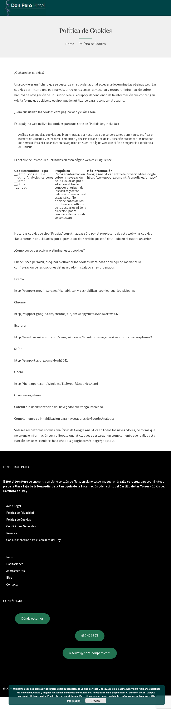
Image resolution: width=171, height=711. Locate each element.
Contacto (12, 584)
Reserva (11, 533)
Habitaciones (14, 564)
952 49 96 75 (89, 635)
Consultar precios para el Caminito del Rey (33, 540)
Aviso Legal (13, 506)
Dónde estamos (32, 618)
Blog (9, 577)
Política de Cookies (18, 520)
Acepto (96, 700)
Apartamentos (15, 571)
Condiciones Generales (21, 526)
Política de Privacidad (20, 513)
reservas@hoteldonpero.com (90, 653)
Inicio (9, 557)
